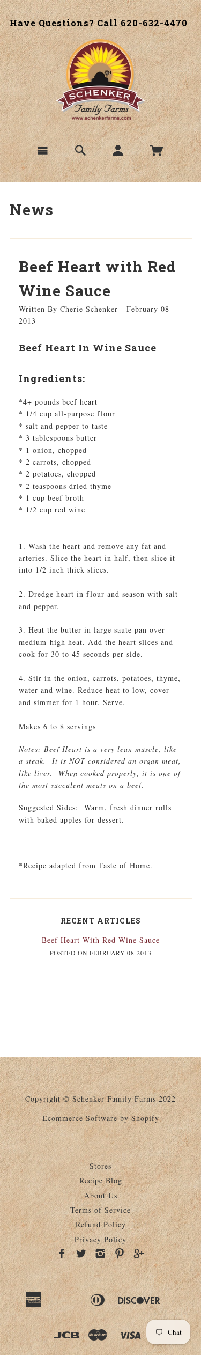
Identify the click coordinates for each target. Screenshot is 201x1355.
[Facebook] (62, 1253)
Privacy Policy (100, 1239)
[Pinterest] (119, 1253)
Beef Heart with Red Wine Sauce (101, 940)
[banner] (100, 79)
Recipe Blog (100, 1180)
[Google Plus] (139, 1253)
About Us (100, 1195)
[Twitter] (81, 1253)
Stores (100, 1166)
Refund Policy (101, 1224)
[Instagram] (100, 1253)
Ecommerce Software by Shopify (100, 1118)
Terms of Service (100, 1210)
